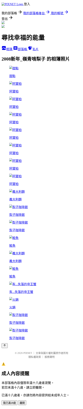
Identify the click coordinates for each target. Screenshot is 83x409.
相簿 (9, 49)
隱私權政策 (34, 356)
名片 (35, 49)
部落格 (23, 49)
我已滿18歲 (9, 402)
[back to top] (5, 345)
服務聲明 (50, 356)
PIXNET (27, 353)
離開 (22, 402)
